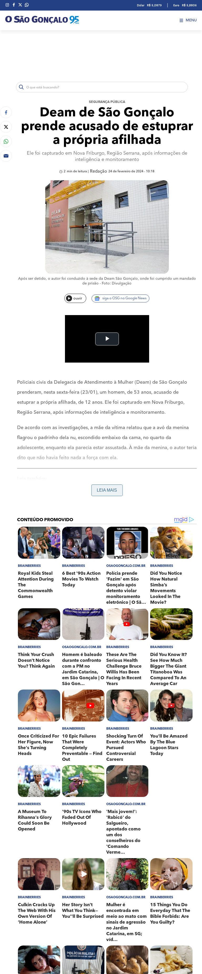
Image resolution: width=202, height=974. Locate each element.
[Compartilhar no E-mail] (6, 156)
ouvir (77, 298)
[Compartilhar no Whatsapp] (6, 141)
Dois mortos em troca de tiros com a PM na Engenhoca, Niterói (86, 499)
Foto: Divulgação (117, 283)
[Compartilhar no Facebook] (6, 112)
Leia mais (107, 490)
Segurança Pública (107, 102)
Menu (191, 20)
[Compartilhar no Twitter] (6, 127)
